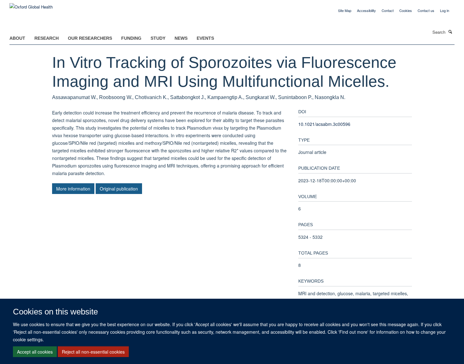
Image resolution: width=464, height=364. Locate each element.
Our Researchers (90, 38)
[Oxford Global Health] (31, 5)
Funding (131, 38)
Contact (388, 10)
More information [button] (73, 188)
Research (46, 38)
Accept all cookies (35, 352)
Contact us (426, 10)
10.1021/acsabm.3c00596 (324, 124)
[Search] (450, 31)
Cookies (405, 10)
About (17, 38)
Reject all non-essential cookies (93, 352)
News (181, 38)
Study (158, 38)
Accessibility (366, 10)
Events (205, 38)
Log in (444, 10)
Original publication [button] (119, 188)
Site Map (344, 10)
